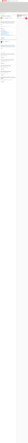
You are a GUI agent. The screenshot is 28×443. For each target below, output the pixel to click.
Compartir (3, 28)
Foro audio (11, 32)
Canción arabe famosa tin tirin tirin (5, 34)
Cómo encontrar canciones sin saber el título (9, 46)
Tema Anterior (2, 14)
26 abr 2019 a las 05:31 (10, 18)
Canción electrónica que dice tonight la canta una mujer (7, 35)
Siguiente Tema (13, 14)
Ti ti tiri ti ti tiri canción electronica (5, 32)
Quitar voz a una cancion (4, 33)
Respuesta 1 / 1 (2, 39)
